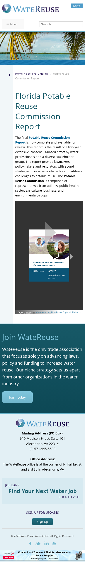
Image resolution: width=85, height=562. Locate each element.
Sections (31, 73)
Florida (44, 73)
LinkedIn (46, 543)
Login (76, 5)
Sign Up (42, 522)
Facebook (30, 543)
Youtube (54, 543)
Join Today (17, 397)
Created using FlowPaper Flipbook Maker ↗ (58, 312)
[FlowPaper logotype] (27, 313)
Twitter (38, 543)
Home (19, 73)
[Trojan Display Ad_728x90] (42, 559)
